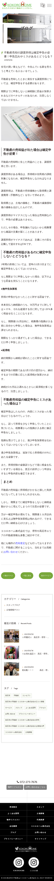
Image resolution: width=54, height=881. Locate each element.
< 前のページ (8, 575)
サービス (8, 707)
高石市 (7, 695)
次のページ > (46, 575)
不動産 (16, 695)
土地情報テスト (13, 610)
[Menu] (49, 5)
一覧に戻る (27, 575)
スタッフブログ (13, 605)
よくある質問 (31, 707)
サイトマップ (40, 838)
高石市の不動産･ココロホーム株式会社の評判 (22, 720)
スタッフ (18, 707)
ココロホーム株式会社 (13, 531)
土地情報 (28, 732)
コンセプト (26, 695)
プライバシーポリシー (27, 714)
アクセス (42, 707)
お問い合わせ (10, 714)
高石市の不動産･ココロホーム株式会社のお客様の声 (24, 726)
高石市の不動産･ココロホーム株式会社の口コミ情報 (24, 701)
